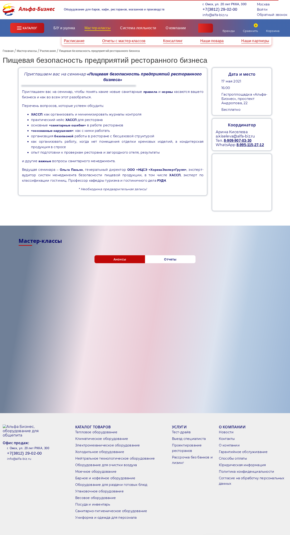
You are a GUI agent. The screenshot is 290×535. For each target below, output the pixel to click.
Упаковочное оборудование (99, 491)
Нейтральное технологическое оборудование (115, 458)
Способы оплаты (233, 458)
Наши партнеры (255, 41)
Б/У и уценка (64, 28)
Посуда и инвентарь (92, 504)
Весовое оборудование (95, 498)
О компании (176, 28)
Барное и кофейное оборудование (105, 478)
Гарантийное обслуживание (243, 452)
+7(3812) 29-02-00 (220, 9)
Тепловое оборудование (96, 432)
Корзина (273, 31)
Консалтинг (173, 41)
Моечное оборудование (95, 472)
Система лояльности (138, 28)
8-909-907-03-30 (237, 140)
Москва (263, 4)
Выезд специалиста (189, 439)
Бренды (228, 31)
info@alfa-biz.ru (215, 15)
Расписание (74, 41)
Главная (8, 51)
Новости (226, 432)
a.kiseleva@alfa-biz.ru (235, 136)
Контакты (227, 439)
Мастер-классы (27, 51)
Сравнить (250, 28)
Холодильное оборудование (99, 452)
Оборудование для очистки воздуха (106, 465)
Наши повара (212, 41)
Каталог (30, 28)
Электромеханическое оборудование (107, 445)
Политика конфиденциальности (246, 472)
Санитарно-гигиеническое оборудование (111, 511)
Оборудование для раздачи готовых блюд (111, 485)
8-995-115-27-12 (250, 145)
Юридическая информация (242, 465)
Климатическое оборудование (101, 439)
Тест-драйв (181, 432)
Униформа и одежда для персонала (106, 518)
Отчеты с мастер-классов (124, 41)
